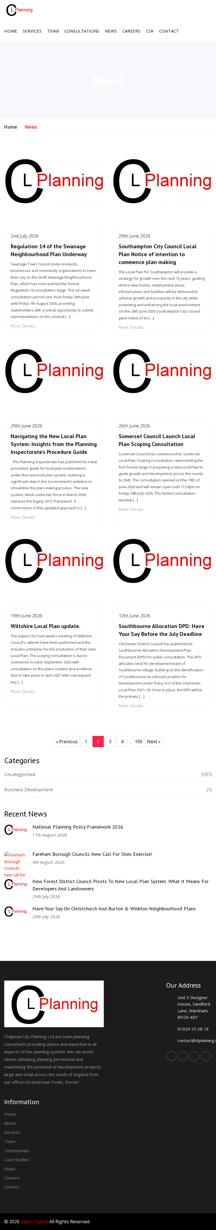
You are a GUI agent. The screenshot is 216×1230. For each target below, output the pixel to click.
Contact (169, 31)
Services (32, 31)
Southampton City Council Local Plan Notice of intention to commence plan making (158, 254)
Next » (154, 741)
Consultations (81, 31)
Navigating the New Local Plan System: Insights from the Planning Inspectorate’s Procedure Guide (54, 444)
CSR (150, 31)
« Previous (67, 741)
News (111, 31)
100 (138, 741)
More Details (23, 326)
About (10, 1123)
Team (53, 31)
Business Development (108, 789)
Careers (131, 31)
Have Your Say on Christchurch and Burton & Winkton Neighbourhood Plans (114, 908)
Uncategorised (108, 774)
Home (10, 31)
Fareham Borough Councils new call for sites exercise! (92, 854)
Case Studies (16, 1159)
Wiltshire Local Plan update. (45, 626)
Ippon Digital (34, 1221)
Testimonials (16, 1150)
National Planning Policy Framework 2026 (77, 827)
